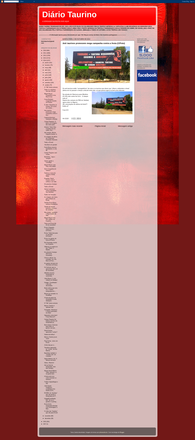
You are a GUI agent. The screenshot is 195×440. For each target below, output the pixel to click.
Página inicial (100, 126)
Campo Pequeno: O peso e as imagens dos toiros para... (50, 123)
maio (46, 72)
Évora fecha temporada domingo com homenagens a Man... (50, 406)
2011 (45, 53)
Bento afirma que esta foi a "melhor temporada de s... (50, 289)
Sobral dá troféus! (49, 334)
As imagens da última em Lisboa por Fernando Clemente (50, 138)
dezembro (48, 418)
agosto (47, 80)
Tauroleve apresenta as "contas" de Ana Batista (50, 349)
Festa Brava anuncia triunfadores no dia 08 (50, 149)
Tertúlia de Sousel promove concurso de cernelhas (50, 208)
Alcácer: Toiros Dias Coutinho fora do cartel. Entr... (50, 128)
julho (46, 77)
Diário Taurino (69, 14)
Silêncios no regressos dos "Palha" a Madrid (51, 248)
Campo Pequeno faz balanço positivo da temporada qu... (50, 321)
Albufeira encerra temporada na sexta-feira (49, 274)
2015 (45, 421)
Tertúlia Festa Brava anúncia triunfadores (51, 203)
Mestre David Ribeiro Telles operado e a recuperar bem (50, 372)
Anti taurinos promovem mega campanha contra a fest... (50, 113)
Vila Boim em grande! (50, 145)
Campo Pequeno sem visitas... (50, 153)
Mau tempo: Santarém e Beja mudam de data (50, 214)
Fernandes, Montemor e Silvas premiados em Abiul (50, 311)
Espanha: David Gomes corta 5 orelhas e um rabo (50, 180)
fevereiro (47, 65)
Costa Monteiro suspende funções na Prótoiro (50, 101)
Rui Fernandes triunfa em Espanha (50, 243)
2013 (45, 58)
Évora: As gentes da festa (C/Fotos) (50, 239)
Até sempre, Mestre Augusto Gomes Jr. (50, 133)
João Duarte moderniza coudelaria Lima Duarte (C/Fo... (49, 388)
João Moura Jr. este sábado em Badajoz (50, 279)
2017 (45, 424)
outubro (47, 85)
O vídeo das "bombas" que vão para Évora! (51, 412)
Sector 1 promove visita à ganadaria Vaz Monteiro (50, 190)
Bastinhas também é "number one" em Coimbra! (50, 354)
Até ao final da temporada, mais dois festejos (50, 366)
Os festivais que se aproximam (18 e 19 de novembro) (50, 269)
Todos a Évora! (48, 142)
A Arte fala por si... (49, 345)
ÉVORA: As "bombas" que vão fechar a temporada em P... (50, 394)
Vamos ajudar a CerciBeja (48, 161)
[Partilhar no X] (76, 118)
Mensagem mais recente (72, 126)
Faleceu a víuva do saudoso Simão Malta (50, 174)
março (47, 67)
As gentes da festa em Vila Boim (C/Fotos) (51, 264)
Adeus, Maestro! (49, 362)
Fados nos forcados (50, 194)
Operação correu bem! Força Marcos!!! (50, 316)
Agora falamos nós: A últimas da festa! (50, 359)
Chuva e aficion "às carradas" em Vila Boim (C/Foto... (50, 259)
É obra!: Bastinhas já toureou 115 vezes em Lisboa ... (50, 106)
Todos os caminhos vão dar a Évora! (50, 90)
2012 (45, 55)
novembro (48, 416)
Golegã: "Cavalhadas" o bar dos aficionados (50, 284)
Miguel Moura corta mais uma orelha (50, 165)
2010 (45, 50)
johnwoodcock (103, 432)
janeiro (47, 62)
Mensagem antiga (125, 126)
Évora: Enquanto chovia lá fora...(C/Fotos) (49, 229)
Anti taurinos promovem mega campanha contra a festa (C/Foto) (94, 43)
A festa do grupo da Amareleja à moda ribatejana (50, 299)
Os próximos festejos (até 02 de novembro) (50, 254)
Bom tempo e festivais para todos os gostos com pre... (51, 326)
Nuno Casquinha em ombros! (50, 169)
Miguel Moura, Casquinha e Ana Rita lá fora (50, 95)
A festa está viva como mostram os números (50, 378)
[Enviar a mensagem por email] (72, 118)
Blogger (122, 432)
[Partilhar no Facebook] (78, 118)
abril (46, 70)
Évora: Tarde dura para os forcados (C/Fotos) (51, 234)
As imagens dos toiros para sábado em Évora (50, 198)
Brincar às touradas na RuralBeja (51, 294)
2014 (45, 60)
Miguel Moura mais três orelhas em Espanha (49, 219)
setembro (48, 82)
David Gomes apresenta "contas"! (50, 331)
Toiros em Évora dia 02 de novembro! (50, 224)
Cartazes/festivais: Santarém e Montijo (50, 118)
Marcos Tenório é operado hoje (49, 306)
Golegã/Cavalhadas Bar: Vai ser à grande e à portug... (50, 400)
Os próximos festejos (50, 184)
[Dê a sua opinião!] (74, 118)
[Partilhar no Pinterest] (80, 118)
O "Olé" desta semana (50, 87)
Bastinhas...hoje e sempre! (49, 157)
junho (46, 75)
